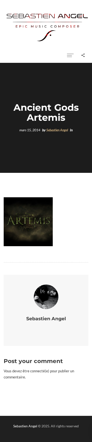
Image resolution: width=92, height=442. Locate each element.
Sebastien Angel (57, 130)
